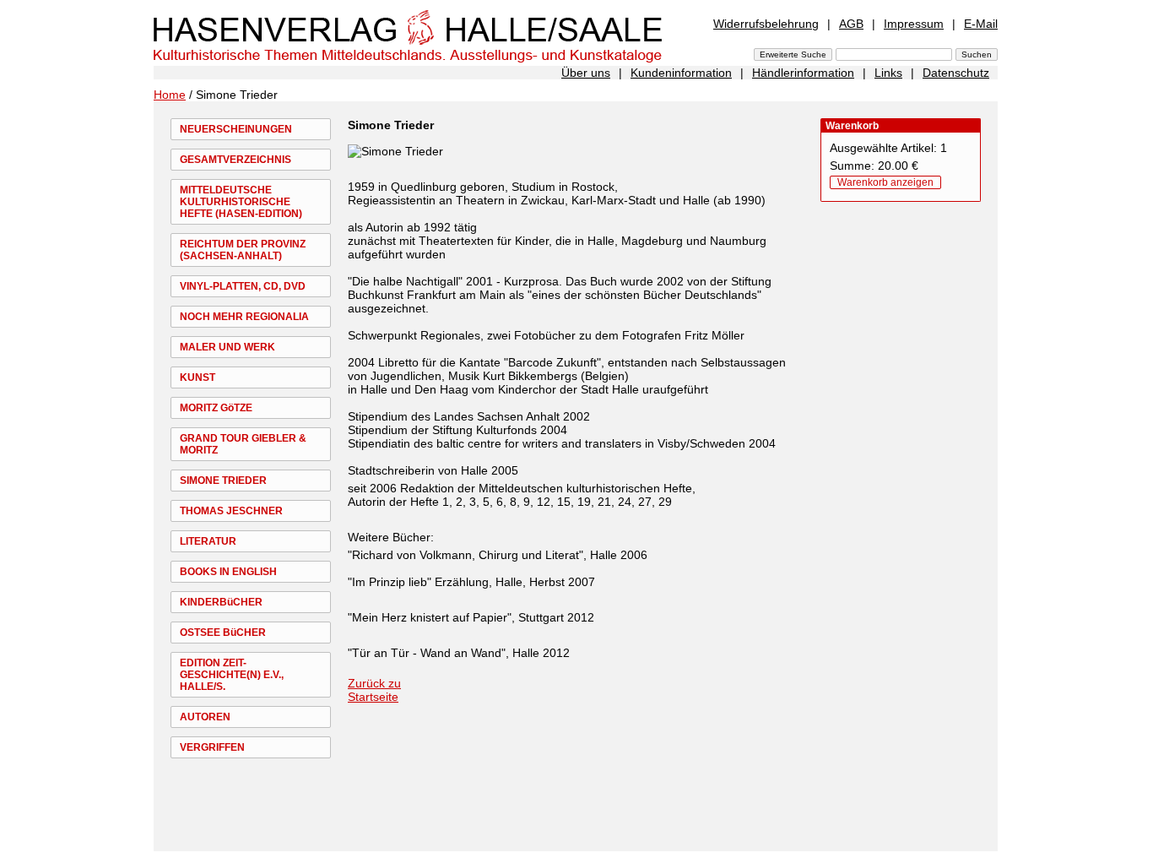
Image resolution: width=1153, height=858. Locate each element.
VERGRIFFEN (212, 747)
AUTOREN (205, 717)
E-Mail (981, 23)
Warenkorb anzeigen (885, 182)
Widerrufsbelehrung (766, 23)
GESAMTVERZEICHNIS (235, 160)
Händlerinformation (803, 72)
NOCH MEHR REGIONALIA (244, 317)
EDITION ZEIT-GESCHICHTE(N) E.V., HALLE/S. (232, 674)
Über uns (585, 72)
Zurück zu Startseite (374, 689)
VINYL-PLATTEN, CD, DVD (243, 286)
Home (170, 94)
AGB (851, 23)
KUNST (197, 377)
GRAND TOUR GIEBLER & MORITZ (243, 444)
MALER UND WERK (227, 347)
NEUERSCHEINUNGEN (236, 129)
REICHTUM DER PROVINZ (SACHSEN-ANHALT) (243, 250)
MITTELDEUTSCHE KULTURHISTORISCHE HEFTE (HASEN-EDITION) (241, 202)
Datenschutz (956, 72)
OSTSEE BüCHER (223, 632)
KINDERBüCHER (221, 602)
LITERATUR (208, 541)
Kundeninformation (681, 72)
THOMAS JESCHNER (231, 511)
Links (888, 72)
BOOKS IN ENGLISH (228, 572)
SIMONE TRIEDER (223, 480)
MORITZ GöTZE (216, 408)
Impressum (914, 23)
